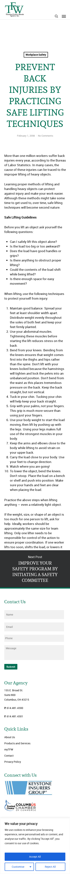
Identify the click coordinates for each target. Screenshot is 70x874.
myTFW (8, 749)
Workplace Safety (36, 54)
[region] (35, 846)
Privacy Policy (12, 761)
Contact (9, 755)
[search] (56, 16)
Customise (18, 866)
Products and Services (17, 743)
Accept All (35, 856)
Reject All (50, 866)
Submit (10, 666)
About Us (9, 737)
